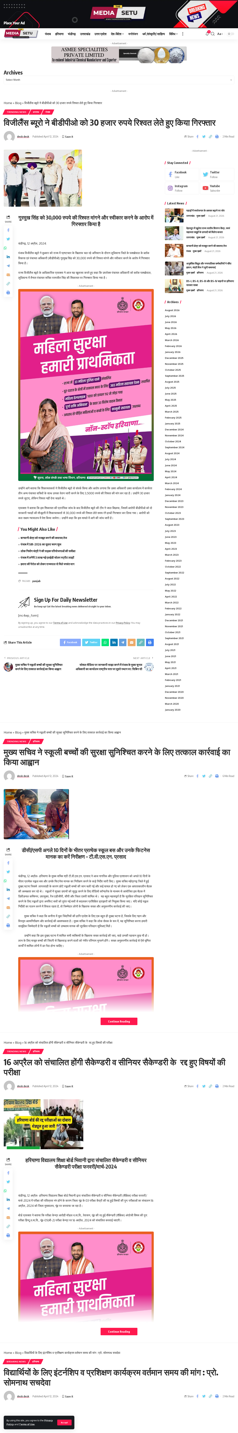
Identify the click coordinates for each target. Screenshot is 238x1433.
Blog (18, 103)
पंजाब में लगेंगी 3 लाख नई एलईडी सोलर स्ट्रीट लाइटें (47, 557)
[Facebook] (182, 174)
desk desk (23, 136)
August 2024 (172, 453)
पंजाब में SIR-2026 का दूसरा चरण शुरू (41, 544)
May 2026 (170, 328)
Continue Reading (119, 1021)
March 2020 (172, 703)
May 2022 (170, 590)
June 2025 (170, 393)
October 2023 (173, 512)
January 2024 (173, 495)
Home (8, 103)
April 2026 (171, 333)
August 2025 (172, 381)
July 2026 (170, 316)
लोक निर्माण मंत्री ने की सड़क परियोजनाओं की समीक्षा (48, 551)
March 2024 (172, 483)
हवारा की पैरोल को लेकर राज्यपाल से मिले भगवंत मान (47, 564)
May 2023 (170, 542)
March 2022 (171, 602)
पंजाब (48, 112)
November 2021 (174, 626)
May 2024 (170, 471)
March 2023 (171, 554)
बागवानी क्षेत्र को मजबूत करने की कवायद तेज (44, 538)
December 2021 (174, 620)
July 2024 (170, 459)
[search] (213, 33)
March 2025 (171, 411)
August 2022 (172, 578)
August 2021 (172, 644)
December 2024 (174, 429)
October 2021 (172, 632)
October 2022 (173, 566)
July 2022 (170, 584)
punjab (36, 581)
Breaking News (16, 1361)
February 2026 (173, 346)
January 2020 (173, 709)
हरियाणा (200, 272)
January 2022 (172, 614)
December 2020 (174, 691)
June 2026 (171, 322)
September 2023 (174, 518)
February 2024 (173, 489)
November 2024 (174, 435)
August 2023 (172, 524)
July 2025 (170, 387)
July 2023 (170, 530)
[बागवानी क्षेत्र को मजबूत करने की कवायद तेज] (174, 251)
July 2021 (170, 650)
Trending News (16, 112)
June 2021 (170, 656)
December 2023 (174, 501)
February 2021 (173, 679)
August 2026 (172, 310)
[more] (182, 33)
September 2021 (174, 638)
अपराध (36, 112)
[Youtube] (217, 188)
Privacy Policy (123, 622)
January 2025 (172, 423)
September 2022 (174, 572)
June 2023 (170, 536)
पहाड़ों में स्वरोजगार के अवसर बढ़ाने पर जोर (205, 210)
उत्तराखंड (190, 215)
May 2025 (170, 399)
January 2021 (172, 685)
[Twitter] (217, 174)
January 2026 (173, 351)
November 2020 (174, 697)
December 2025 (174, 357)
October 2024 (173, 441)
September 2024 (174, 447)
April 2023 (171, 548)
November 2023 (174, 506)
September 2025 (174, 375)
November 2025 (174, 363)
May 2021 (170, 662)
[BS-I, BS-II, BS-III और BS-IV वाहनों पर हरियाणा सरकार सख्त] (174, 286)
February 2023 (173, 560)
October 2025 (173, 369)
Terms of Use (27, 1424)
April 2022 (171, 596)
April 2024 (171, 477)
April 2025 (171, 405)
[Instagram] (182, 188)
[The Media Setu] (21, 33)
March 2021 (171, 674)
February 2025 (173, 417)
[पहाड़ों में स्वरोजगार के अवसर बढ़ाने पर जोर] (174, 215)
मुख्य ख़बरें (201, 215)
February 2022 (173, 608)
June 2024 (171, 465)
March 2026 (172, 340)
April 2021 (170, 668)
